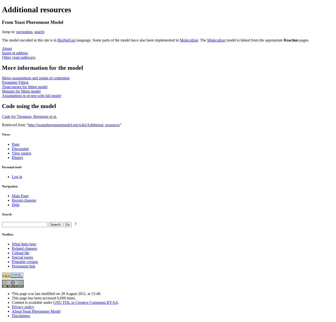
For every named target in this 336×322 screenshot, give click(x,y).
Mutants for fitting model (21, 91)
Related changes (24, 248)
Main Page (20, 196)
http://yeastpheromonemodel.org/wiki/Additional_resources (74, 125)
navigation (24, 32)
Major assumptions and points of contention (36, 78)
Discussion (20, 149)
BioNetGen (67, 40)
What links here (24, 244)
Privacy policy (23, 307)
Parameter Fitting (15, 82)
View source (21, 153)
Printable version (25, 262)
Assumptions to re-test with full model (31, 96)
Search (7, 214)
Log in (17, 177)
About (7, 48)
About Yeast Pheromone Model (36, 311)
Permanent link (23, 266)
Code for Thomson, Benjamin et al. (29, 116)
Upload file (20, 253)
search (39, 32)
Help (15, 205)
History (17, 157)
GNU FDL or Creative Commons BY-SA (85, 302)
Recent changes (24, 200)
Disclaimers (21, 316)
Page (15, 144)
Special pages (22, 257)
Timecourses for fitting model (24, 87)
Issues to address (15, 53)
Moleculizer (189, 40)
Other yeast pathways (18, 57)
